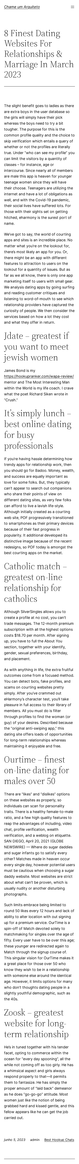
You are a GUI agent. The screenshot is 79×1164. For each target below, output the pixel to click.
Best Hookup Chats (59, 1140)
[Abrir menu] (72, 6)
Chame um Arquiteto (22, 7)
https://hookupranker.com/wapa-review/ (39, 376)
